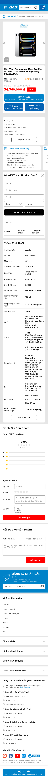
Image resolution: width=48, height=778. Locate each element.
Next (44, 43)
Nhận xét (7, 499)
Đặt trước (24, 772)
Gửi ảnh (6, 509)
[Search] (36, 7)
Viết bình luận (9, 539)
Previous (4, 43)
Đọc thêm (23, 140)
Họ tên (6, 487)
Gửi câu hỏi (35, 560)
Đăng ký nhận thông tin (24, 212)
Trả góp (13, 107)
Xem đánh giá (36, 79)
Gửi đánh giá (24, 518)
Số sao (5, 492)
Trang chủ (11, 16)
